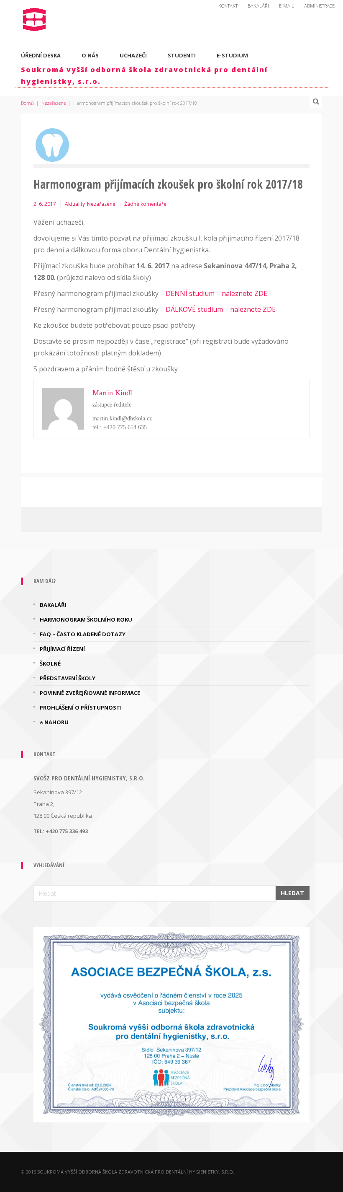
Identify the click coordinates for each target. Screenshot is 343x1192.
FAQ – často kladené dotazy (82, 634)
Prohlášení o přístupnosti (81, 707)
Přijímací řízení (62, 649)
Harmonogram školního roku (86, 619)
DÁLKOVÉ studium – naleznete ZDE (221, 309)
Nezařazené (53, 103)
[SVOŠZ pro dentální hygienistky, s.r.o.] (34, 18)
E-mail (286, 6)
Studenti (182, 55)
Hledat (292, 893)
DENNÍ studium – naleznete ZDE (217, 293)
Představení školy (67, 678)
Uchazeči (133, 55)
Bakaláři (258, 6)
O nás (90, 55)
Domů (27, 103)
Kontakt (228, 6)
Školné (50, 663)
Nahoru (56, 722)
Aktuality (75, 203)
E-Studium (232, 55)
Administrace (319, 6)
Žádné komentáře (145, 203)
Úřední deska (41, 55)
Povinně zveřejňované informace (90, 693)
